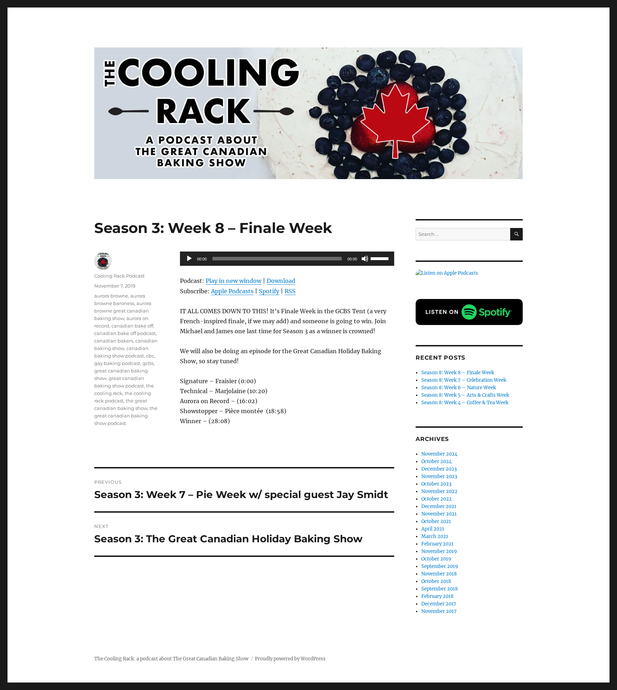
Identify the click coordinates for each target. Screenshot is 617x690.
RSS (290, 291)
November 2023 (439, 476)
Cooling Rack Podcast (119, 276)
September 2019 (439, 566)
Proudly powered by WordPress (290, 659)
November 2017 (439, 611)
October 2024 (436, 461)
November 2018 (439, 574)
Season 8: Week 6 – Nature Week (458, 388)
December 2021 (438, 506)
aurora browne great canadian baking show (122, 310)
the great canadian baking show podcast (125, 415)
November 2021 (439, 514)
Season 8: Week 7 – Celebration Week (463, 380)
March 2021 (434, 536)
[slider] (381, 258)
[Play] (189, 258)
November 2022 (439, 491)
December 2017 (438, 604)
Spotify (269, 291)
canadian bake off (132, 326)
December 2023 (439, 469)
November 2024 (439, 454)
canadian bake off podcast (125, 333)
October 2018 (436, 581)
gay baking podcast (117, 363)
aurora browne (111, 296)
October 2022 (436, 499)
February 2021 (437, 544)
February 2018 (437, 596)
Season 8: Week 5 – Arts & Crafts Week (465, 395)
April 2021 (432, 529)
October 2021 (436, 521)
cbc (150, 356)
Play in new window (233, 280)
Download (281, 280)
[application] (287, 259)
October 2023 (436, 484)
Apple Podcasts (232, 291)
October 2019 (436, 559)
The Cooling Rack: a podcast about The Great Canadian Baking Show (171, 659)
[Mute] (364, 258)
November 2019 (439, 551)
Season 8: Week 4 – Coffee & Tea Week (464, 403)
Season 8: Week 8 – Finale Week (457, 373)
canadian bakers (113, 341)
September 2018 (439, 589)
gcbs (148, 363)
